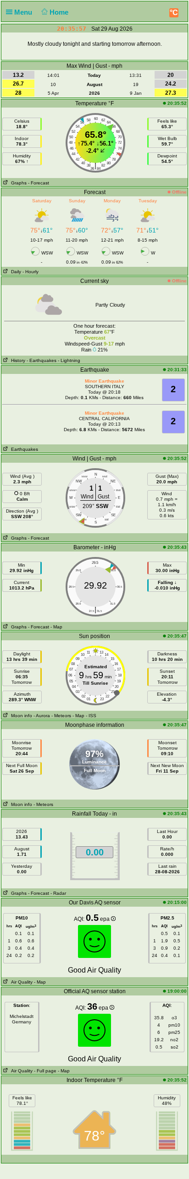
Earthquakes (23, 449)
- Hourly (30, 271)
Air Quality (20, 981)
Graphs (17, 182)
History (16, 360)
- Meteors (61, 715)
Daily (14, 271)
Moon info (20, 715)
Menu (24, 12)
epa (105, 919)
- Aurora (41, 715)
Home (60, 12)
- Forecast (38, 182)
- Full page (45, 1070)
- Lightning (69, 360)
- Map (56, 626)
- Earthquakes (41, 360)
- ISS (91, 715)
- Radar (58, 893)
